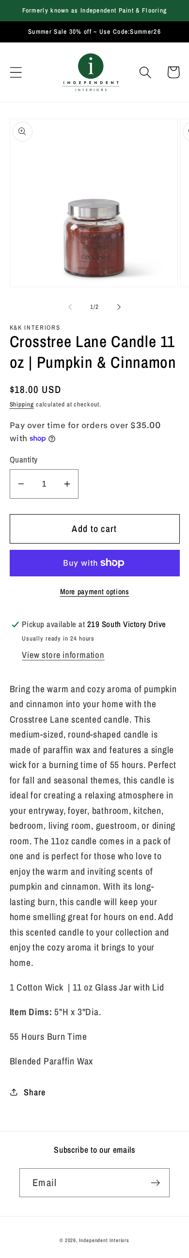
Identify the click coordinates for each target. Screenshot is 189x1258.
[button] (16, 72)
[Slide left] (69, 307)
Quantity (24, 459)
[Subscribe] (155, 1183)
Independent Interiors (104, 1240)
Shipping (22, 404)
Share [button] (34, 1092)
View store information (63, 655)
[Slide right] (119, 307)
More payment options (94, 592)
